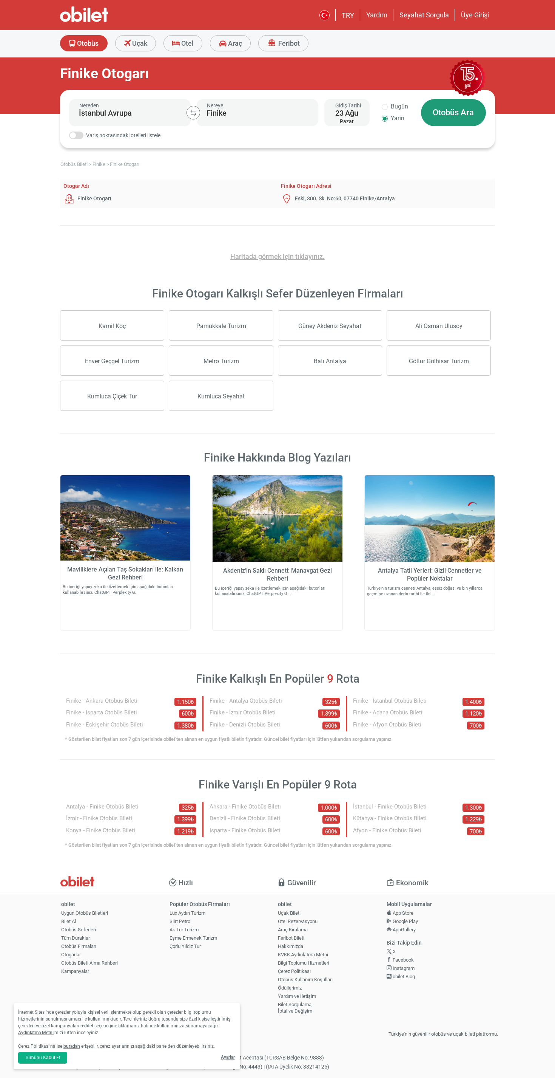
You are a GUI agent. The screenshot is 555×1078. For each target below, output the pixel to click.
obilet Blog (403, 976)
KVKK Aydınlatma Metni (303, 954)
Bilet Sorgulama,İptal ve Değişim (295, 1008)
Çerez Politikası (294, 971)
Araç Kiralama (293, 929)
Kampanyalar (75, 971)
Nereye (215, 105)
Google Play (405, 921)
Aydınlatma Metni (36, 1032)
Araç (234, 43)
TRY (348, 15)
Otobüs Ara (453, 112)
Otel (187, 43)
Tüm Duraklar (75, 938)
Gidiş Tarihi (348, 105)
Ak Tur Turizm (184, 929)
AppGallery (404, 929)
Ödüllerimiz (290, 988)
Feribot (288, 43)
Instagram (403, 968)
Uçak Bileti (289, 913)
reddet (86, 1025)
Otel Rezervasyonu (298, 921)
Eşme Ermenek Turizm (193, 938)
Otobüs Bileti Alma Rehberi (89, 963)
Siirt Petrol (180, 921)
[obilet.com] (102, 21)
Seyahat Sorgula (424, 15)
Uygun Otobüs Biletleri (84, 913)
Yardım (376, 15)
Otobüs (87, 43)
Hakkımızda (290, 946)
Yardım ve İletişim (297, 996)
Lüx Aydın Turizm (187, 913)
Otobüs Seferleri (78, 929)
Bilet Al (68, 921)
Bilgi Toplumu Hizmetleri (303, 963)
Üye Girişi (475, 15)
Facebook (403, 960)
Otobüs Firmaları (78, 946)
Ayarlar (228, 1057)
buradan (71, 1046)
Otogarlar (71, 954)
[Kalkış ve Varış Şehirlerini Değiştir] (193, 112)
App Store (402, 913)
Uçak (139, 43)
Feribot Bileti (291, 938)
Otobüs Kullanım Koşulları (305, 979)
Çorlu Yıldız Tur (185, 946)
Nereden (89, 105)
